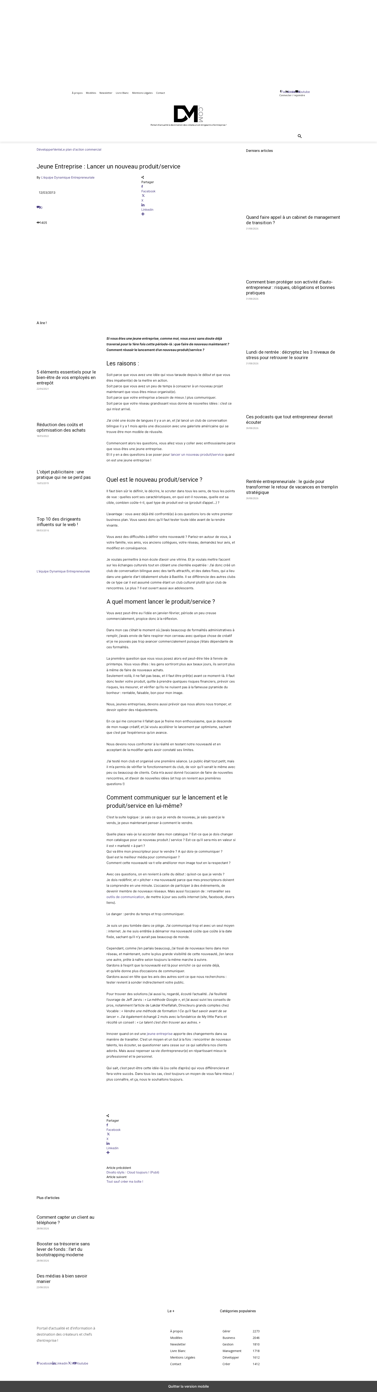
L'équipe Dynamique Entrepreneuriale (67, 177)
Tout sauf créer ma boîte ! (124, 1181)
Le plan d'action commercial (81, 149)
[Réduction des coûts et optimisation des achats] (66, 404)
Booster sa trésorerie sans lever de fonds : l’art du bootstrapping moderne (63, 1249)
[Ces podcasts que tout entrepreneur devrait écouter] (293, 387)
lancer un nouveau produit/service (197, 454)
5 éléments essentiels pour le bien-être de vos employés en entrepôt (66, 377)
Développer (45, 149)
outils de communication (125, 897)
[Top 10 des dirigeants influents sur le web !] (66, 499)
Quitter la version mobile (188, 1386)
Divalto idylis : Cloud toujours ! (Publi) (132, 1172)
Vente (57, 149)
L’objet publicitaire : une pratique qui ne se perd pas (64, 474)
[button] (300, 136)
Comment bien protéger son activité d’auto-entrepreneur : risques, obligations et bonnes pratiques (290, 287)
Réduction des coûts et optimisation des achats (61, 427)
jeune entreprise (160, 1034)
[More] (188, 214)
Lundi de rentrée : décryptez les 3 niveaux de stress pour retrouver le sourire (290, 354)
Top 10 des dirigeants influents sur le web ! (59, 521)
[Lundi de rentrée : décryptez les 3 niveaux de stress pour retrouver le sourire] (293, 323)
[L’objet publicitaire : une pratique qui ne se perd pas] (66, 451)
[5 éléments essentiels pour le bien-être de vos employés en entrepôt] (66, 352)
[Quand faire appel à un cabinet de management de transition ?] (293, 188)
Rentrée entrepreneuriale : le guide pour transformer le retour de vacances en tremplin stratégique (292, 487)
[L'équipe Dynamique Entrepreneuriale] (50, 566)
